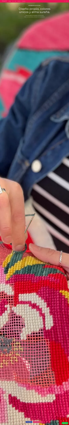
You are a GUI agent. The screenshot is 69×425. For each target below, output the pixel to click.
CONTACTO (19, 1)
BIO (13, 1)
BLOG (15, 1)
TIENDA (10, 1)
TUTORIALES (23, 1)
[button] (65, 423)
